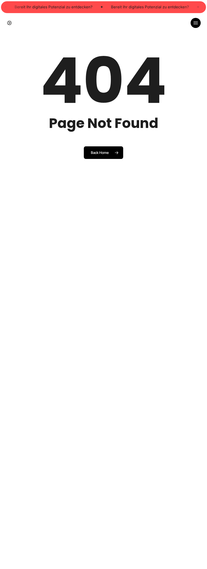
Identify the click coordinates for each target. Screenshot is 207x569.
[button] (196, 22)
